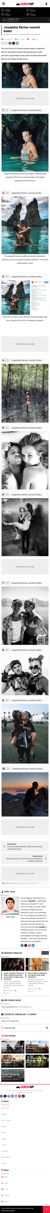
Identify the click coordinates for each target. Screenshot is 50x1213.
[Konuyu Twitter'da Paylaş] (13, 43)
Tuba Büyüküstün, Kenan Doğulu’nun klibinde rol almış (36, 1060)
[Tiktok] (23, 1096)
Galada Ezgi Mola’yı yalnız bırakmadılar (12, 1061)
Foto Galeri (14, 34)
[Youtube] (16, 1096)
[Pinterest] (19, 1096)
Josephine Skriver (32, 883)
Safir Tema (10, 917)
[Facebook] (1, 1096)
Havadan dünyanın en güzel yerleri (10, 1075)
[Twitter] (5, 1096)
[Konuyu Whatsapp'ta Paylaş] (17, 43)
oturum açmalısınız (24, 1007)
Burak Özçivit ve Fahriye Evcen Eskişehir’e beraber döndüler (37, 1046)
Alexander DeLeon (19, 883)
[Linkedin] (12, 1096)
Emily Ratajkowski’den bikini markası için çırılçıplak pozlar (12, 1046)
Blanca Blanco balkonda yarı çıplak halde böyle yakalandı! (37, 975)
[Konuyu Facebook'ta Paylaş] (9, 43)
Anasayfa (6, 34)
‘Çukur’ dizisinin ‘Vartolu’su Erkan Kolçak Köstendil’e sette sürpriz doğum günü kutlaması (14, 976)
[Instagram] (8, 1096)
